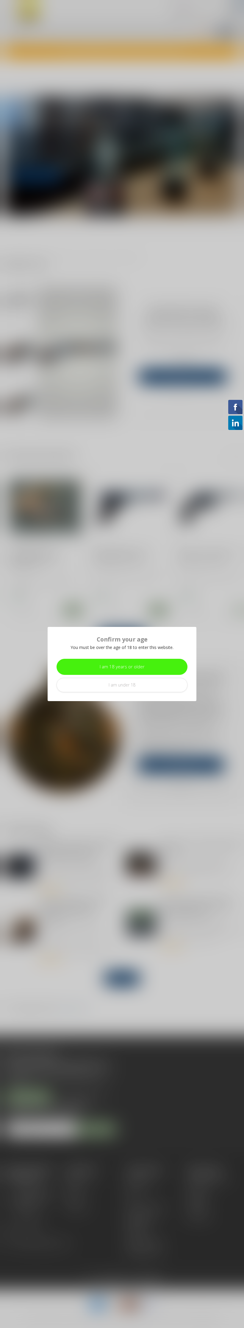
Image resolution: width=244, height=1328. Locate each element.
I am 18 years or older (122, 667)
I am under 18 (122, 685)
